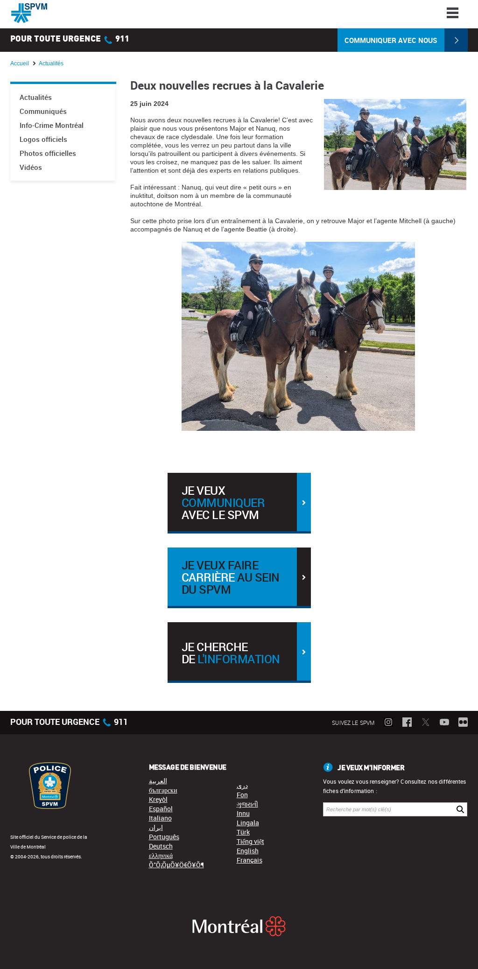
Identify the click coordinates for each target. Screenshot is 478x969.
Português (164, 836)
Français (249, 860)
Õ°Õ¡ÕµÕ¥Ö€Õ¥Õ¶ (176, 864)
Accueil (19, 63)
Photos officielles (48, 153)
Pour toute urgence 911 (69, 39)
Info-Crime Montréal (52, 125)
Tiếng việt (250, 841)
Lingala (248, 822)
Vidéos (31, 167)
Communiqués (43, 111)
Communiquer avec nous (390, 40)
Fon (242, 794)
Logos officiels (43, 139)
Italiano (160, 818)
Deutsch (161, 846)
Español (161, 808)
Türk (243, 832)
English (248, 850)
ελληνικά (161, 855)
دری (242, 785)
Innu (243, 813)
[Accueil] (29, 13)
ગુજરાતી (247, 804)
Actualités (36, 97)
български (163, 790)
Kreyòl (158, 799)
